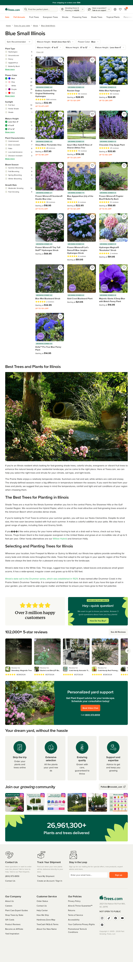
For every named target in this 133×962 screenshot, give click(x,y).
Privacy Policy (74, 901)
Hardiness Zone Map (46, 919)
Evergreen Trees (50, 17)
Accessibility (73, 919)
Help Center (42, 910)
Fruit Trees (34, 17)
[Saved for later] (60, 60)
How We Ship (43, 915)
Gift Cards (9, 919)
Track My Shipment (45, 876)
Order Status (42, 901)
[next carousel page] (127, 650)
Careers (8, 906)
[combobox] (18, 41)
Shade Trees (96, 17)
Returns (71, 910)
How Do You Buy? (98, 621)
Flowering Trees (79, 17)
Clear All (39, 52)
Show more (10, 69)
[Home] (12, 9)
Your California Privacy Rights (81, 924)
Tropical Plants (112, 17)
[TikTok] (108, 918)
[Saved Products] (120, 9)
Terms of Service (75, 915)
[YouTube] (122, 918)
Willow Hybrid (60, 538)
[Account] (115, 9)
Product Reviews (12, 924)
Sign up (118, 875)
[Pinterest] (102, 924)
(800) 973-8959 (92, 715)
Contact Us (10, 881)
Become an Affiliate (14, 929)
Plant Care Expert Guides (16, 910)
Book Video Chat (90, 708)
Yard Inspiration (12, 933)
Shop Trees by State (14, 915)
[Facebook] (115, 918)
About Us (9, 901)
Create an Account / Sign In (49, 881)
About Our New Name (47, 929)
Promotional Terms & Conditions (77, 930)
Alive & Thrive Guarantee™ (80, 906)
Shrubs (65, 17)
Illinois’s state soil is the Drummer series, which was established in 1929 (41, 578)
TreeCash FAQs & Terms (47, 924)
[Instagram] (102, 918)
